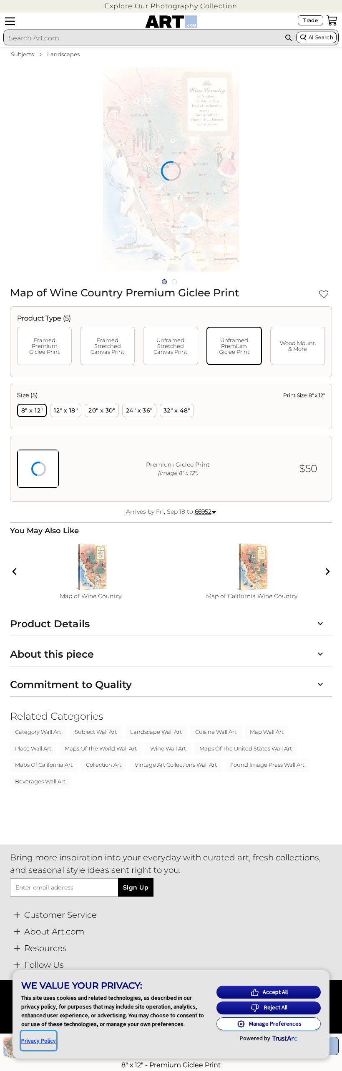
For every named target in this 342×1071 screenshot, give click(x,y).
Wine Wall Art (168, 748)
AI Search (321, 37)
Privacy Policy (38, 1040)
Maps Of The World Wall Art (101, 748)
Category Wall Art (38, 731)
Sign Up (135, 887)
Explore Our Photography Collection (171, 6)
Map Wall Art (267, 731)
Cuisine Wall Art (215, 731)
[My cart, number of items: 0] (332, 20)
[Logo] (171, 21)
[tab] (44, 346)
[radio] (32, 410)
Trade (310, 20)
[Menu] (10, 21)
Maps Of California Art (44, 764)
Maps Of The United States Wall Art (245, 748)
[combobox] (142, 38)
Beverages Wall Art (40, 781)
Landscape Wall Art (156, 731)
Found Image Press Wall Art (267, 764)
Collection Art (103, 764)
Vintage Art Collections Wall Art (176, 764)
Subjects (22, 54)
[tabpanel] (171, 442)
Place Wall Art (33, 748)
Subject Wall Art (96, 731)
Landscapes (63, 54)
